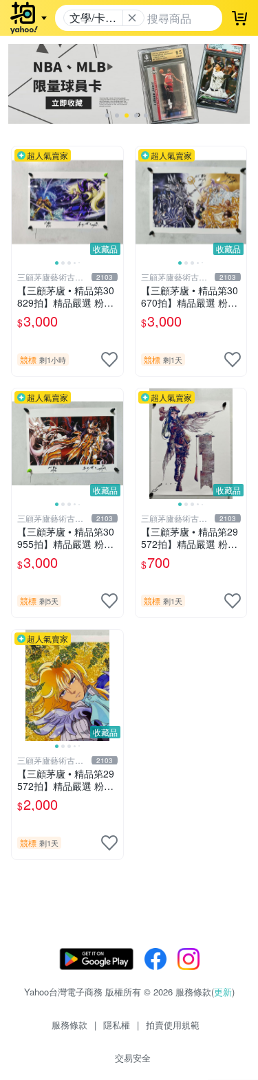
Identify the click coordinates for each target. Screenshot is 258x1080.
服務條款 (69, 1024)
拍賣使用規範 (173, 1024)
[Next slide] (114, 202)
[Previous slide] (21, 202)
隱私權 (116, 1024)
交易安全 (133, 1057)
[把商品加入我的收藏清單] (109, 359)
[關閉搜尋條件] (132, 18)
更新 (223, 991)
